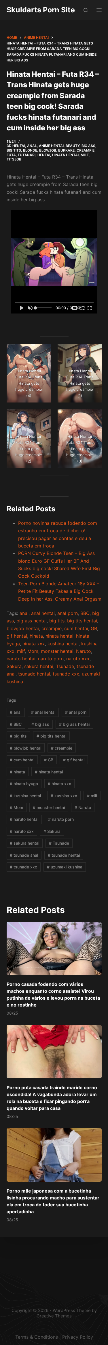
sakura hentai (38, 666)
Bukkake (66, 150)
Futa (11, 155)
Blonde (30, 150)
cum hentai (76, 628)
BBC (85, 613)
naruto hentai (21, 658)
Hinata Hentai (65, 155)
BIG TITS (14, 150)
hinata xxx (33, 644)
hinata (36, 636)
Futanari (26, 155)
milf (21, 651)
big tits (57, 621)
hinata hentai (59, 636)
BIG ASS (88, 146)
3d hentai (16, 146)
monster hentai (57, 651)
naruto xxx (78, 658)
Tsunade (65, 666)
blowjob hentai (23, 628)
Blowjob (47, 150)
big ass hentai (31, 621)
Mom (32, 651)
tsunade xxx (66, 674)
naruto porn (51, 658)
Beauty (72, 146)
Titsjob (14, 159)
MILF (85, 155)
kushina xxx (64, 795)
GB (94, 628)
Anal (32, 146)
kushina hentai (63, 644)
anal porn (67, 613)
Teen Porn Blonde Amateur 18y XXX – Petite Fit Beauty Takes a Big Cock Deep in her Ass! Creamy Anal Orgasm (59, 591)
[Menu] (99, 10)
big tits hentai (82, 621)
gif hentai (17, 636)
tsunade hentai (34, 674)
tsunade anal (24, 855)
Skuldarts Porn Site (41, 9)
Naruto (83, 651)
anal (24, 613)
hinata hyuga (24, 783)
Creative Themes (54, 1316)
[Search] (86, 10)
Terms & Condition (35, 1337)
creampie (51, 628)
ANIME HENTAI (51, 146)
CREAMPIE (85, 150)
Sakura (14, 666)
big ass (40, 724)
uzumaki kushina (64, 866)
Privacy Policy (77, 1337)
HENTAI (43, 155)
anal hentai (43, 613)
